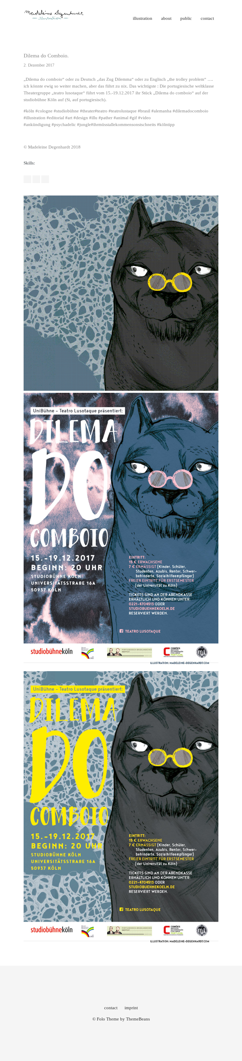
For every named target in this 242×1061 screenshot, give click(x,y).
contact (207, 18)
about (166, 18)
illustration (142, 18)
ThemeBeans (138, 1019)
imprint (131, 1007)
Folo (101, 1019)
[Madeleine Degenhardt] (54, 19)
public (186, 18)
